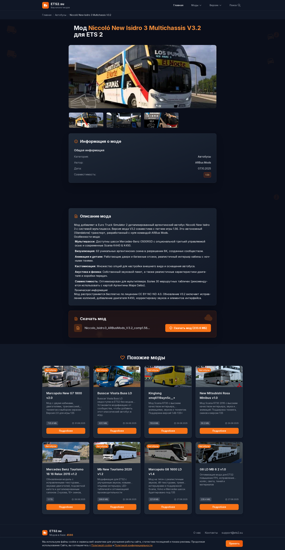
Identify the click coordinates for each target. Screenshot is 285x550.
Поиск (233, 5)
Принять (234, 543)
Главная (178, 5)
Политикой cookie (101, 545)
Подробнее (66, 430)
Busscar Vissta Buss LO (114, 393)
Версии (214, 5)
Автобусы (60, 15)
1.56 (207, 174)
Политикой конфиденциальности (133, 545)
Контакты (211, 532)
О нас (197, 532)
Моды (194, 5)
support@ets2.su (232, 532)
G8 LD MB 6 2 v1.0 (213, 469)
